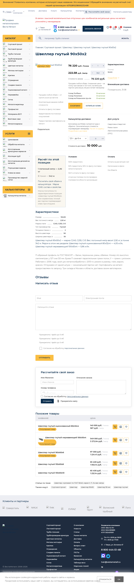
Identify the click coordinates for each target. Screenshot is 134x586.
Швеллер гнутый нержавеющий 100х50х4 (65, 437)
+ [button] (103, 65)
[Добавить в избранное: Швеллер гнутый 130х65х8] (126, 463)
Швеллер (73, 487)
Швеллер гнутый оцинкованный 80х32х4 (58, 426)
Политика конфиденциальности (19, 571)
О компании (17, 12)
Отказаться (105, 579)
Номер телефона (48, 388)
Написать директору (122, 12)
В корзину (75, 106)
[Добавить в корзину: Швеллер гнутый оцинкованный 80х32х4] (115, 426)
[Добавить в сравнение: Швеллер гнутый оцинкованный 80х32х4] (120, 426)
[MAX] (55, 26)
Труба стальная (52, 532)
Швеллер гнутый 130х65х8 (51, 464)
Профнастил (51, 569)
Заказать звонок (93, 29)
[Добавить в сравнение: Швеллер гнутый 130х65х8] (120, 463)
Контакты (80, 11)
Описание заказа (84, 378)
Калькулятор (66, 11)
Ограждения (51, 549)
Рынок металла (80, 535)
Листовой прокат (53, 529)
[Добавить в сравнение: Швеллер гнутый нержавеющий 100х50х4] (120, 440)
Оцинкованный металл (56, 556)
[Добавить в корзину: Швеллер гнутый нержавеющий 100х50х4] (115, 440)
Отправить (44, 358)
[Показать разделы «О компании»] (23, 11)
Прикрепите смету (69, 401)
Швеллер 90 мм (103, 487)
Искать (125, 38)
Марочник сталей (81, 566)
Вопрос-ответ (79, 546)
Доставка (43, 11)
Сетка (48, 563)
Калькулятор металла (83, 559)
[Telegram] (55, 30)
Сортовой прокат (59, 487)
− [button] (92, 65)
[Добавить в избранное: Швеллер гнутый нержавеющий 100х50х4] (126, 440)
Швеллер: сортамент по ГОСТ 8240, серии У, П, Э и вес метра (79, 483)
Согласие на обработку (55, 396)
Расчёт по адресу (97, 129)
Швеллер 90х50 (87, 487)
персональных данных (74, 348)
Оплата (31, 11)
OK (119, 579)
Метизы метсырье (54, 542)
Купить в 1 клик (93, 106)
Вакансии (78, 556)
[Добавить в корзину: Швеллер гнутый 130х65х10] (115, 472)
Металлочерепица (54, 566)
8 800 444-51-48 (67, 27)
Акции (76, 569)
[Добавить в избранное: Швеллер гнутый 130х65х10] (126, 472)
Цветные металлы (54, 539)
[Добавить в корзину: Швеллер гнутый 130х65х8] (115, 463)
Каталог (10, 38)
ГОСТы (76, 552)
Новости (77, 529)
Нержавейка (51, 559)
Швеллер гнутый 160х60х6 (51, 452)
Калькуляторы (15, 189)
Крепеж (49, 546)
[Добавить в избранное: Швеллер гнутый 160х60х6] (126, 453)
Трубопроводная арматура (57, 535)
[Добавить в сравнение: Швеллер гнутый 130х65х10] (120, 472)
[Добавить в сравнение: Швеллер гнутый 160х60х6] (120, 453)
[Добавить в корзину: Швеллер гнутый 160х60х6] (115, 453)
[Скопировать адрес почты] (79, 30)
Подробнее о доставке (77, 131)
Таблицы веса (79, 563)
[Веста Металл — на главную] (13, 24)
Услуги (54, 11)
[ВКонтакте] (102, 567)
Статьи (76, 532)
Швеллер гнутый (121, 487)
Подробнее (112, 78)
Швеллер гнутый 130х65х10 (51, 473)
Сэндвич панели (53, 552)
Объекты (77, 549)
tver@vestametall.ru (67, 30)
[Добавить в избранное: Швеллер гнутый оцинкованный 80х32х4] (126, 426)
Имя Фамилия (47, 378)
